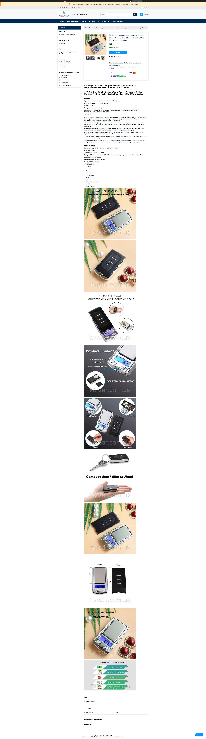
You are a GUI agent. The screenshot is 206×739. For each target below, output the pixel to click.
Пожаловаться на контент (102, 736)
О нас (84, 21)
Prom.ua (110, 735)
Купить (118, 52)
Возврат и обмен (118, 21)
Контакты (92, 21)
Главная (61, 21)
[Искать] (135, 14)
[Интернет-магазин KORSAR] (64, 17)
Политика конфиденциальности (116, 736)
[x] (86, 698)
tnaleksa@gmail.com (66, 75)
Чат (200, 734)
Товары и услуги (72, 21)
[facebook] (84, 698)
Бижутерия (92, 28)
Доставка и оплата (104, 21)
